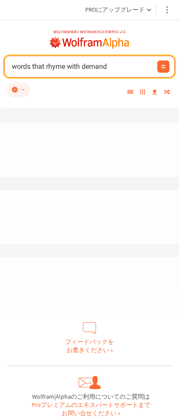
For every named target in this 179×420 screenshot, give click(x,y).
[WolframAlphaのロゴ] (89, 43)
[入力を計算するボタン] (163, 66)
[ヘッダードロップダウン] (167, 10)
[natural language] (18, 89)
